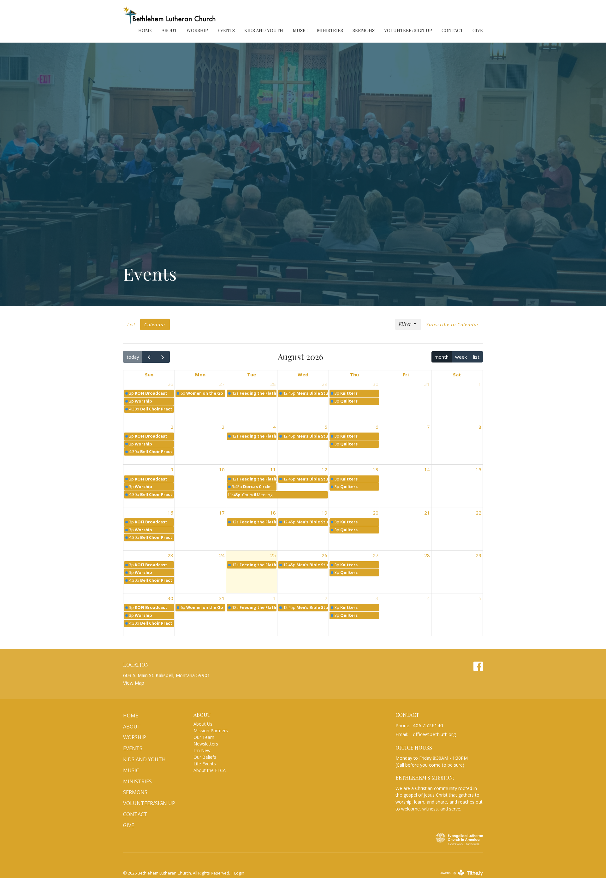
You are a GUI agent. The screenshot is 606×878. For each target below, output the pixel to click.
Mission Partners (210, 731)
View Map (133, 683)
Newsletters (205, 744)
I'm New (202, 750)
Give (477, 30)
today (133, 357)
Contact (452, 30)
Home (145, 30)
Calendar (155, 324)
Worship (197, 30)
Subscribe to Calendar (452, 324)
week (461, 357)
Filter (405, 324)
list (476, 357)
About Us (202, 724)
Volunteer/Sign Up (408, 30)
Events (226, 30)
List (131, 324)
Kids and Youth (263, 30)
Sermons (364, 30)
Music (300, 30)
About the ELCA (209, 770)
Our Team (203, 737)
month (442, 357)
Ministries (330, 30)
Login (239, 873)
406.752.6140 (428, 725)
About (169, 30)
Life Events (204, 764)
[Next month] (163, 357)
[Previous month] (149, 357)
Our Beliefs (204, 757)
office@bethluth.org (434, 734)
